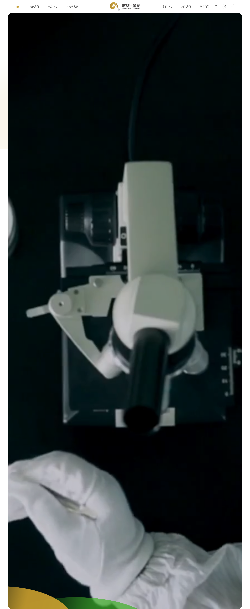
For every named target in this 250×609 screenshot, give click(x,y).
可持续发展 (72, 6)
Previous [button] (220, 597)
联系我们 (204, 6)
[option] (125, 311)
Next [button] (228, 597)
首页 (18, 6)
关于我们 (34, 6)
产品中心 (52, 6)
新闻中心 (167, 6)
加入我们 (186, 6)
